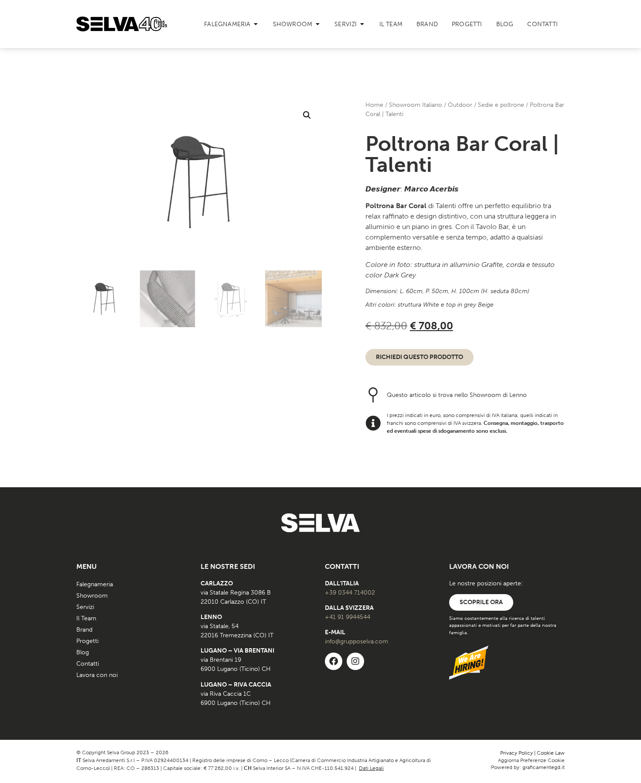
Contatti (87, 663)
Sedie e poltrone (501, 105)
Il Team (86, 618)
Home (374, 105)
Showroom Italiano (415, 105)
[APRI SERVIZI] (362, 24)
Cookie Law (551, 753)
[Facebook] (333, 661)
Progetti (87, 641)
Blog (82, 652)
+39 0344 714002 (350, 592)
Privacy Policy (516, 753)
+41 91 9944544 (347, 617)
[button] (307, 115)
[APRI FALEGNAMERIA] (256, 24)
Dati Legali (371, 768)
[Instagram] (355, 661)
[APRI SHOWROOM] (317, 24)
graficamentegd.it (543, 767)
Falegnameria (94, 584)
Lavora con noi (97, 675)
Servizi (85, 607)
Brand (84, 629)
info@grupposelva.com (356, 641)
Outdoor (460, 105)
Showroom (92, 595)
